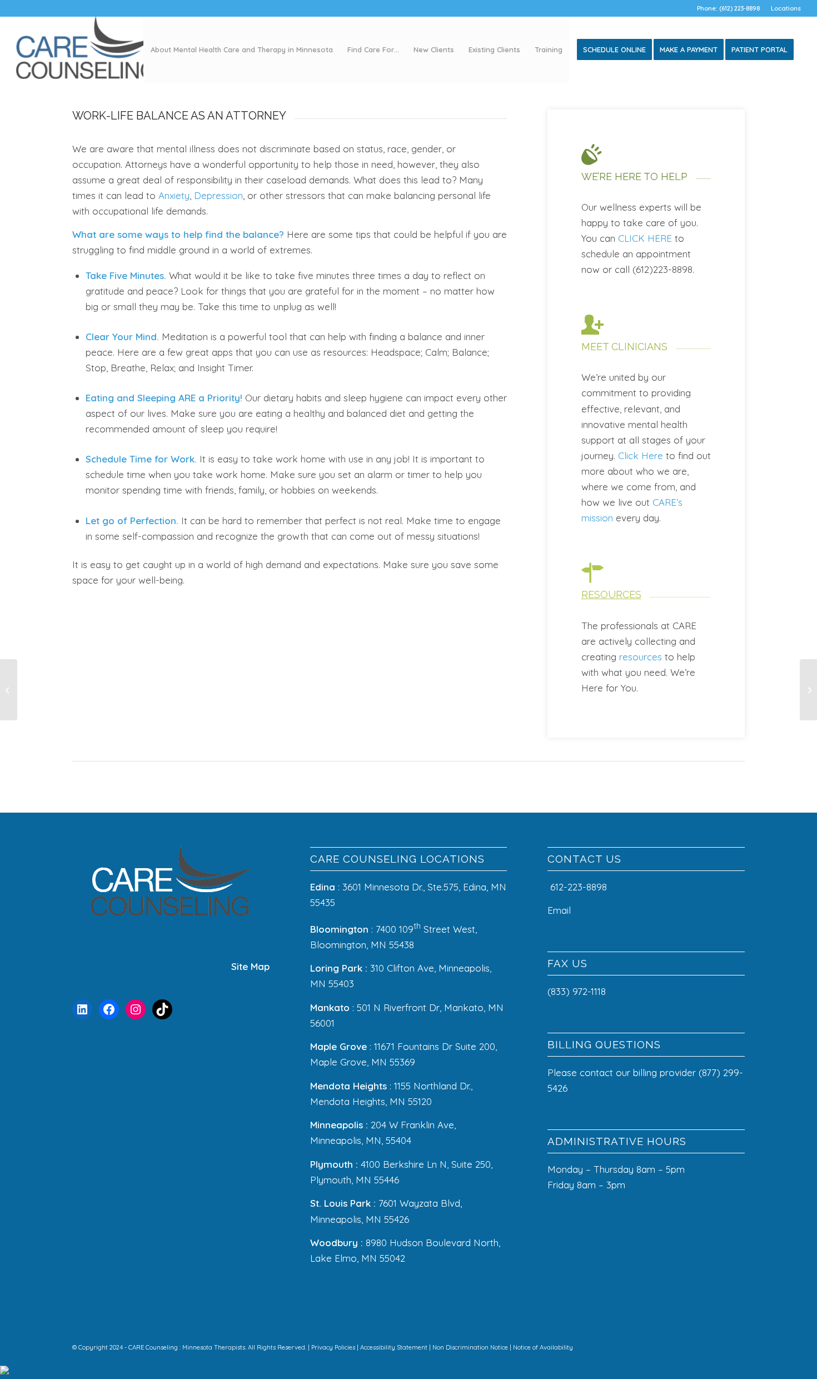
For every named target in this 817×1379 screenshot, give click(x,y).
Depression (218, 195)
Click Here (640, 455)
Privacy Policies (334, 1347)
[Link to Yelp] (719, 1345)
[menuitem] (783, 8)
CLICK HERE (645, 238)
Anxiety (174, 195)
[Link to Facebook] (669, 1345)
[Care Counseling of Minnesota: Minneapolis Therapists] (87, 49)
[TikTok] (162, 1009)
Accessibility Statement (394, 1347)
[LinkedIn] (82, 1009)
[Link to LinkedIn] (703, 1345)
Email (560, 910)
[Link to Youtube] (736, 1345)
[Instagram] (136, 1009)
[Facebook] (109, 1009)
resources (640, 657)
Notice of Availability (543, 1347)
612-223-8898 (578, 887)
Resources (611, 594)
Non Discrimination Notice (471, 1347)
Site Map (250, 966)
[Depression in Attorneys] (8, 689)
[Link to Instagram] (686, 1345)
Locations (786, 8)
